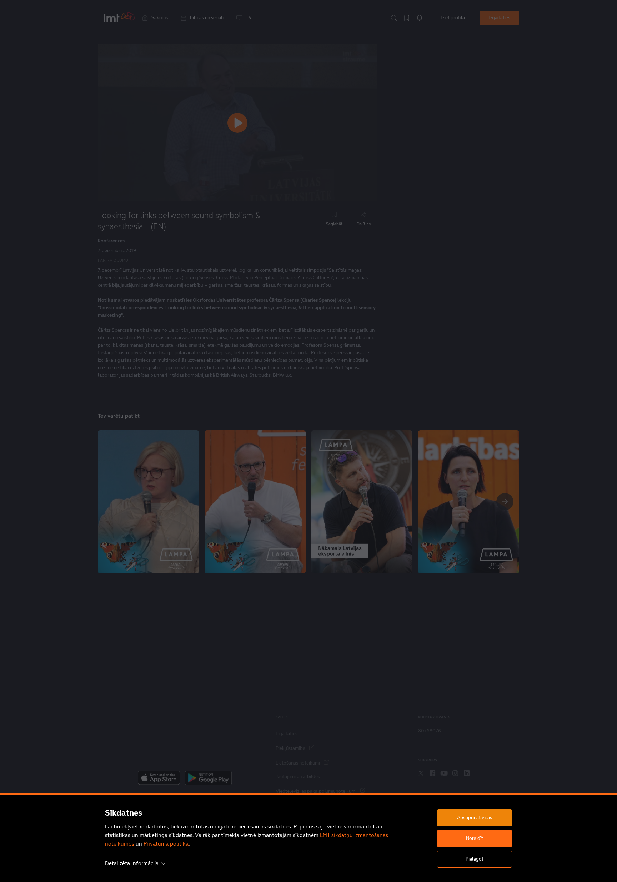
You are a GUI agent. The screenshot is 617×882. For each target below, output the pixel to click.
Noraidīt (474, 838)
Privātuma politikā (166, 843)
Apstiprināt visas (474, 818)
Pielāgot (474, 859)
